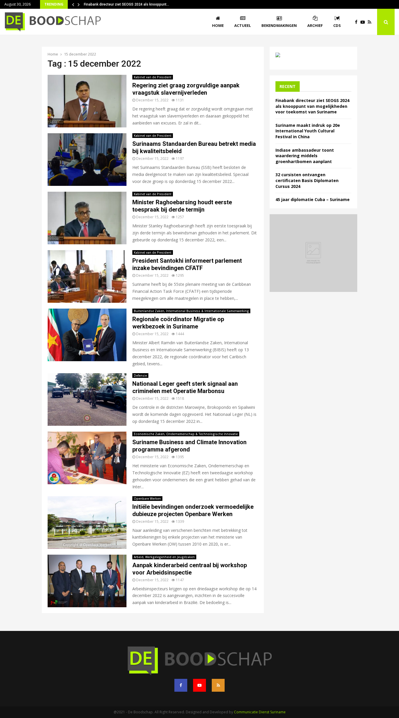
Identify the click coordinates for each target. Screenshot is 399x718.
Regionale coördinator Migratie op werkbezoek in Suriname (178, 323)
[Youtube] (364, 22)
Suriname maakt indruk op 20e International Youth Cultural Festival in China (307, 130)
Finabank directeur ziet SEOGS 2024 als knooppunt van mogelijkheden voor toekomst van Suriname (312, 106)
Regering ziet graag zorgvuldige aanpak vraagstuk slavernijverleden (186, 89)
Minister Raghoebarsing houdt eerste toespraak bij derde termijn (182, 206)
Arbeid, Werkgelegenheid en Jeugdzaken (164, 557)
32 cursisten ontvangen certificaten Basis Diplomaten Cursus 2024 (307, 180)
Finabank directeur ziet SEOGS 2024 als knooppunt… (126, 4)
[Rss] (371, 22)
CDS (337, 25)
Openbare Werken (147, 498)
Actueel (242, 25)
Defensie (140, 375)
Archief (315, 25)
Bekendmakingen (279, 25)
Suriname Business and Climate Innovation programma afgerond (189, 446)
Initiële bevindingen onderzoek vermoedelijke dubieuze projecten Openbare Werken (193, 510)
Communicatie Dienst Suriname (260, 712)
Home (218, 25)
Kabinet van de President (152, 77)
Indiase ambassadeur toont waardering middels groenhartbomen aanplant (304, 155)
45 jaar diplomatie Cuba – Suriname (312, 199)
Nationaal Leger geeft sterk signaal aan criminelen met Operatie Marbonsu (185, 387)
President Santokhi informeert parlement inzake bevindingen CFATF (187, 264)
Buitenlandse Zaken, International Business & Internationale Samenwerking (191, 311)
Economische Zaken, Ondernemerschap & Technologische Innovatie (186, 434)
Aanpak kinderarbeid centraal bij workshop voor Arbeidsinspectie (189, 569)
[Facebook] (357, 22)
